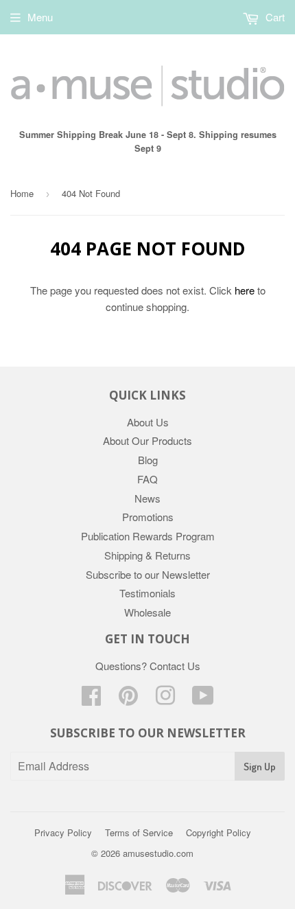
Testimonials (147, 593)
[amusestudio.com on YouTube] (203, 699)
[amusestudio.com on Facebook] (91, 699)
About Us (148, 422)
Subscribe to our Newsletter (148, 574)
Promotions (148, 516)
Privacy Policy (63, 832)
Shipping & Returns (147, 555)
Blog (148, 459)
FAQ (147, 479)
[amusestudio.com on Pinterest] (128, 699)
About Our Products (147, 440)
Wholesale (147, 612)
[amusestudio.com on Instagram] (165, 699)
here (245, 290)
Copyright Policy (218, 832)
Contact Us (175, 665)
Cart (274, 17)
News (147, 498)
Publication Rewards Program (148, 536)
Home (22, 193)
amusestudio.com (158, 853)
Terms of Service (139, 832)
